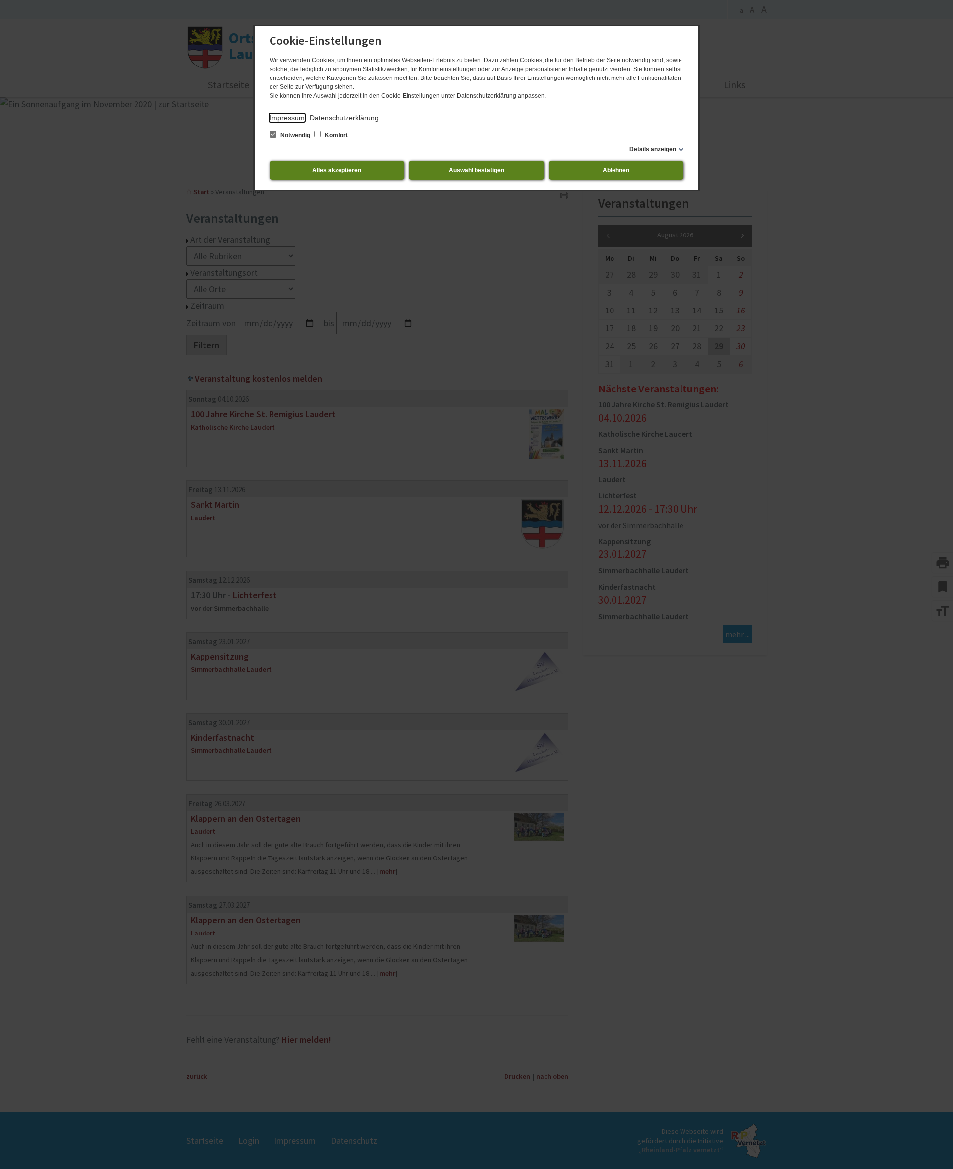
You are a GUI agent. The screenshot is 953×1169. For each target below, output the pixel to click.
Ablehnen (616, 170)
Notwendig (295, 135)
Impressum (287, 118)
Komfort (335, 135)
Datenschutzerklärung (344, 118)
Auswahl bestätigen (476, 170)
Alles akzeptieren (336, 170)
